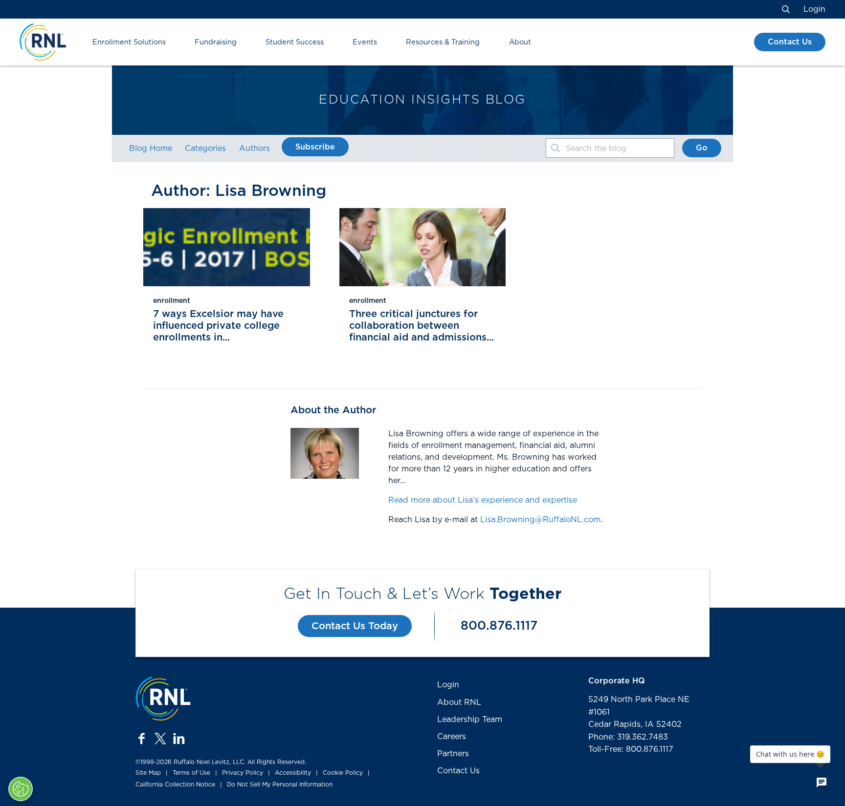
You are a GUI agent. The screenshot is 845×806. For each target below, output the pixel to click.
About (520, 42)
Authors (254, 148)
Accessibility (293, 773)
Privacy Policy (242, 773)
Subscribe (315, 147)
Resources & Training (443, 42)
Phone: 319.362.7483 (628, 737)
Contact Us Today (354, 626)
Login (814, 9)
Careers (451, 737)
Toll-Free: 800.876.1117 (630, 749)
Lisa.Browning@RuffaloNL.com (540, 520)
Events (365, 42)
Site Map (148, 773)
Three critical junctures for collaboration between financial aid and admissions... (421, 325)
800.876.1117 (499, 626)
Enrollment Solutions (129, 42)
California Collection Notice (175, 784)
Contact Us (790, 42)
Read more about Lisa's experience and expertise (482, 500)
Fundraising (216, 42)
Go (702, 148)
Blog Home (150, 148)
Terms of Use (191, 773)
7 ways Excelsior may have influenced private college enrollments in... (218, 325)
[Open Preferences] (20, 789)
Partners (453, 754)
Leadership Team (469, 719)
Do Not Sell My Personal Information (280, 784)
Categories (205, 148)
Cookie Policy (343, 773)
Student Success (295, 42)
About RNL (459, 702)
